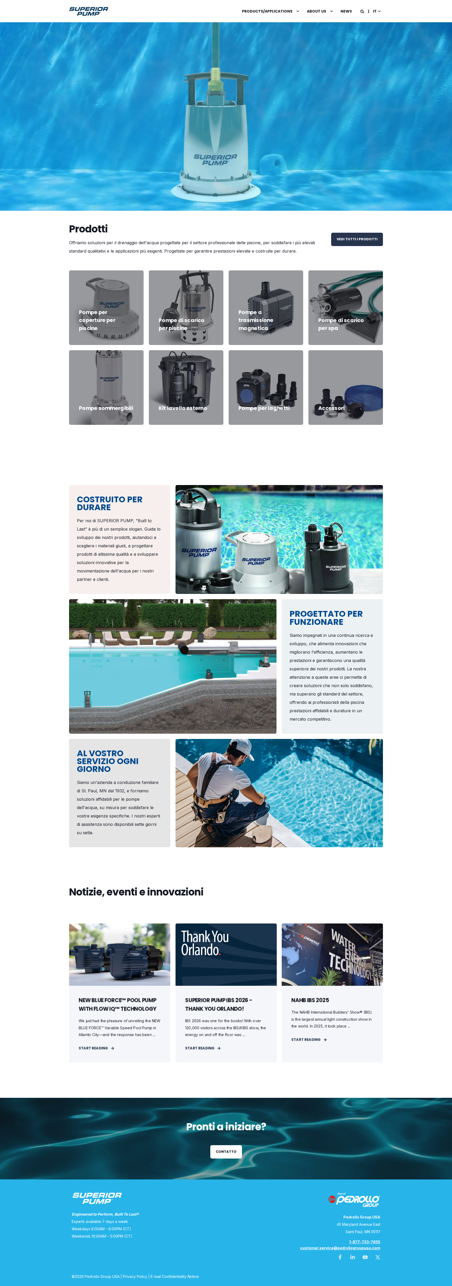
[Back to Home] (88, 11)
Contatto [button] (226, 1151)
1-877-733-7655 (364, 1242)
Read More (106, 329)
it (375, 11)
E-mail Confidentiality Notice (175, 1276)
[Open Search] (362, 11)
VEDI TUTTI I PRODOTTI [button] (357, 239)
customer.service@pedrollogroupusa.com (340, 1248)
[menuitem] (267, 11)
